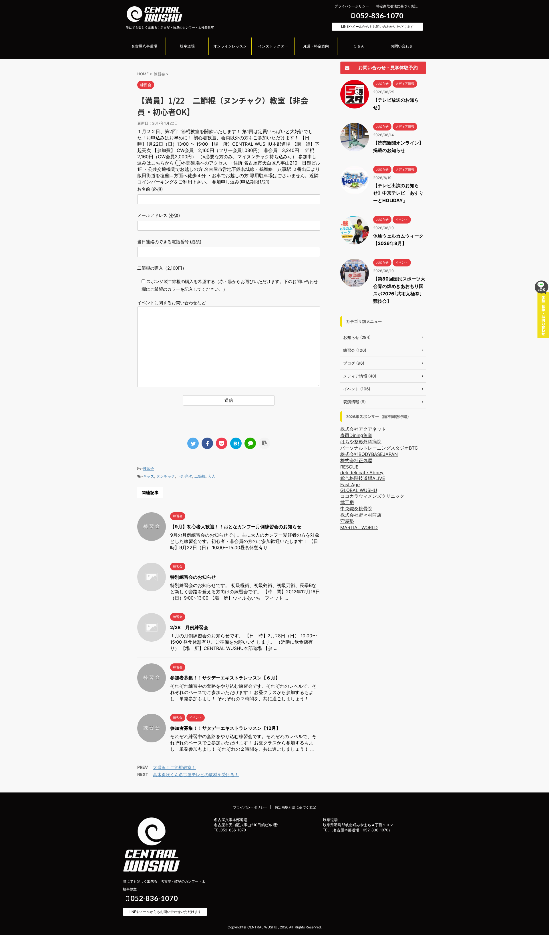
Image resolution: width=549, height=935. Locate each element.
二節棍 (200, 476)
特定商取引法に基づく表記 (396, 6)
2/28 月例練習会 (189, 627)
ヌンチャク (165, 476)
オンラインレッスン (230, 46)
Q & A (359, 46)
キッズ (148, 476)
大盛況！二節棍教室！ (174, 767)
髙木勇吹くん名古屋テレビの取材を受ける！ (196, 774)
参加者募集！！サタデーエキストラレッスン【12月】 (225, 728)
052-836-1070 (379, 15)
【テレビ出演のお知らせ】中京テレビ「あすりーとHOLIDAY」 (398, 193)
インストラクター (273, 46)
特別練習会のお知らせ (193, 577)
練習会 (148, 468)
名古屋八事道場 (144, 46)
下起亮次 (184, 476)
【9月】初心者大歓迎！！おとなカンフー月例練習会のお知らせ (235, 526)
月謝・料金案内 (316, 46)
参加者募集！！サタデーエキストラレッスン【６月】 (225, 678)
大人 (211, 476)
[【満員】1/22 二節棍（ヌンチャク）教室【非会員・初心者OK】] (236, 443)
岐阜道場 (187, 46)
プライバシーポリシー (352, 6)
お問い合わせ (402, 46)
